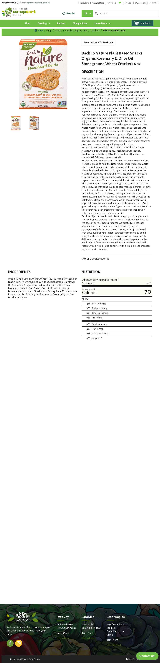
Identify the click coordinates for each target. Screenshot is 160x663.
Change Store (98, 3)
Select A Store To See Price (98, 42)
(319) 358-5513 (89, 638)
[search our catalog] (96, 13)
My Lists (128, 3)
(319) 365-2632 (114, 645)
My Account (140, 3)
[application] (147, 657)
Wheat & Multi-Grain (114, 30)
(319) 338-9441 (64, 638)
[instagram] (18, 643)
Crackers (95, 30)
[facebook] (10, 643)
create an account (42, 3)
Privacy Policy (132, 659)
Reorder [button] (70, 13)
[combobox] (87, 13)
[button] (15, 123)
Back (40, 30)
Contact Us (153, 3)
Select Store (83, 3)
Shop (49, 30)
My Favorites (113, 3)
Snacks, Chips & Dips (76, 30)
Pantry (58, 30)
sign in (29, 3)
